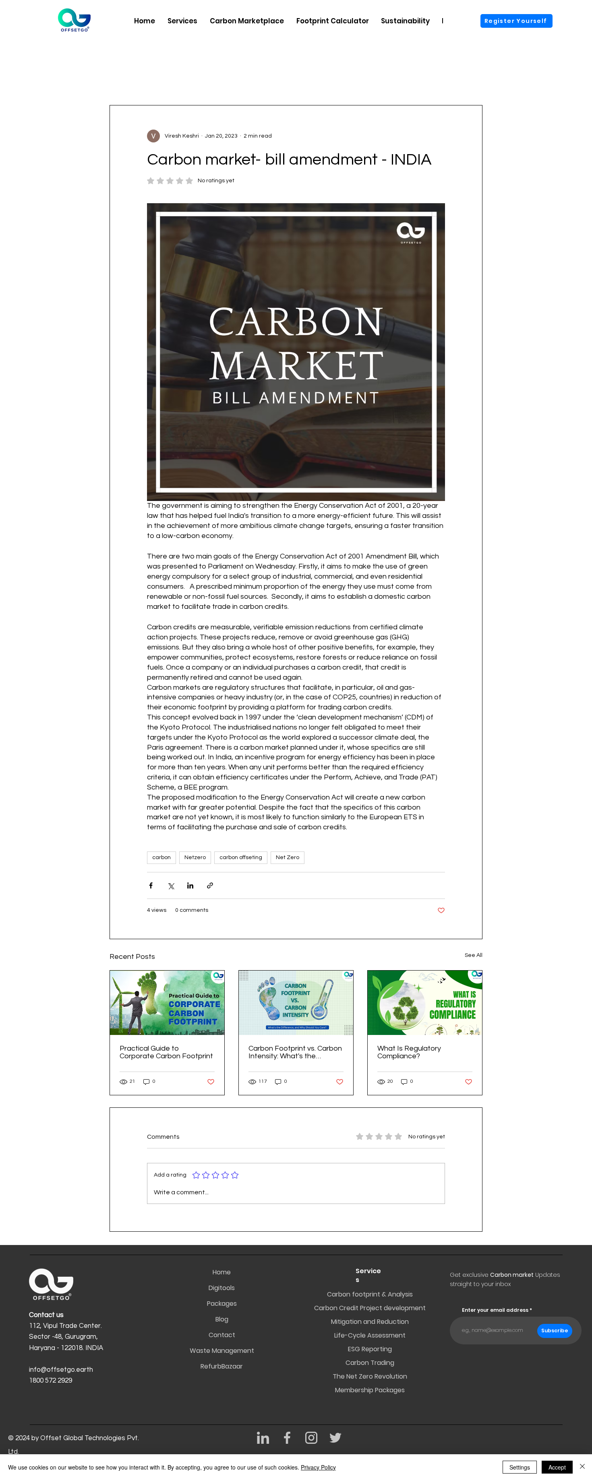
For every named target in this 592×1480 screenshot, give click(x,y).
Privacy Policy (318, 1467)
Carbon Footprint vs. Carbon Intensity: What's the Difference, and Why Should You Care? (295, 1052)
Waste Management (222, 1350)
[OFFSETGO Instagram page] (311, 1438)
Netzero (195, 857)
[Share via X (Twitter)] (170, 885)
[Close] (582, 1467)
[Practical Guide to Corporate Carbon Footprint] (167, 1003)
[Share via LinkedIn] (190, 885)
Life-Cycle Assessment (370, 1335)
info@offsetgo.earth (61, 1369)
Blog (221, 1319)
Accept (557, 1467)
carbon (161, 857)
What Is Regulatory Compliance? (409, 1052)
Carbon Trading (370, 1362)
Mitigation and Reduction (370, 1321)
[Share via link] (210, 885)
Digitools (222, 1287)
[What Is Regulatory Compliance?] (425, 1003)
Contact (222, 1335)
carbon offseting (240, 857)
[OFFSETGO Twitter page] (335, 1438)
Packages (222, 1303)
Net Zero (287, 857)
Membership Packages (370, 1390)
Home (222, 1272)
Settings (519, 1467)
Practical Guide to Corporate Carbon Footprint (166, 1052)
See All (473, 955)
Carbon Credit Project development (370, 1308)
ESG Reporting (370, 1349)
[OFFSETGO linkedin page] (263, 1438)
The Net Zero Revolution (370, 1376)
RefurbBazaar (222, 1366)
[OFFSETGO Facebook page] (287, 1438)
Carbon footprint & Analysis (370, 1294)
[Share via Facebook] (151, 885)
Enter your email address (495, 1310)
